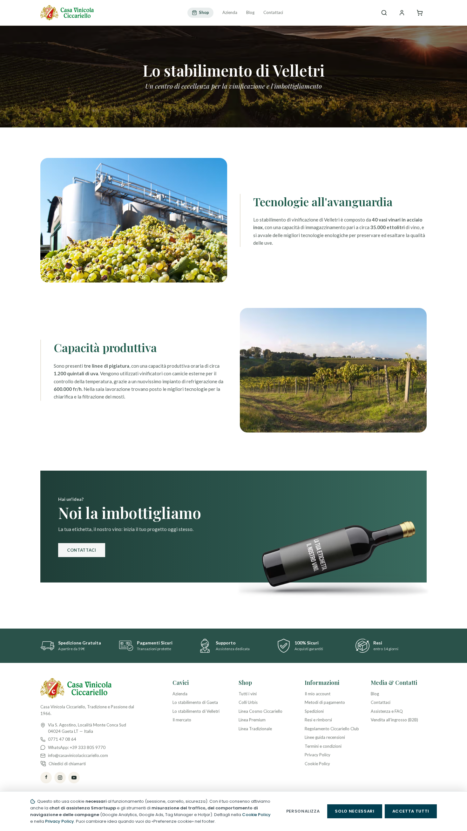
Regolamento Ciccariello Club (332, 728)
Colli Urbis (248, 702)
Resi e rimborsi (318, 719)
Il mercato (182, 719)
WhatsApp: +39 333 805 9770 (76, 747)
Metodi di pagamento (325, 702)
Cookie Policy (317, 763)
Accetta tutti (410, 811)
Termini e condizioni (323, 746)
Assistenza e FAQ (387, 711)
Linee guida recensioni (325, 737)
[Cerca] (384, 13)
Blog (250, 12)
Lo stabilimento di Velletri (196, 711)
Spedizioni (314, 711)
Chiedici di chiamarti (67, 763)
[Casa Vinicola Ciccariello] (67, 12)
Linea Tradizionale (255, 728)
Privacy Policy (317, 754)
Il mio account (317, 693)
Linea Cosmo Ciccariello (260, 711)
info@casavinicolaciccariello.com (78, 755)
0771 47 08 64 (62, 739)
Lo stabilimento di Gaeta (195, 702)
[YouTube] (74, 777)
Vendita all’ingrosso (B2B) (394, 719)
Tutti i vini (248, 693)
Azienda (229, 12)
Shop (204, 12)
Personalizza (303, 811)
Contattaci (273, 12)
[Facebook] (46, 777)
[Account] (402, 13)
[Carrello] (420, 13)
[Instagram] (60, 777)
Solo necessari (354, 811)
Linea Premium (252, 719)
